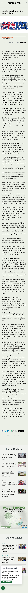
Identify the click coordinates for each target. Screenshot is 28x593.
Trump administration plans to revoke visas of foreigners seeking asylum (9, 456)
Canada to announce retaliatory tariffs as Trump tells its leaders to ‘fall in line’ (9, 483)
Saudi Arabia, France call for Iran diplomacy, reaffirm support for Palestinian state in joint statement (9, 548)
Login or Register (7, 581)
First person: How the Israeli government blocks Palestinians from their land (9, 560)
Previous (2, 25)
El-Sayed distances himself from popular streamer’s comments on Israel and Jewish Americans (8, 493)
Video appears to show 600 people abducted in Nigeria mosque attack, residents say (9, 465)
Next (26, 25)
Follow (23, 42)
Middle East (5, 555)
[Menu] (2, 3)
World (3, 543)
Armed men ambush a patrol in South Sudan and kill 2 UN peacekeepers (8, 474)
